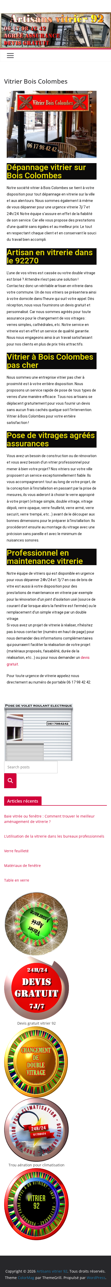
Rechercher (10, 780)
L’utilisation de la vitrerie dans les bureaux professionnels (54, 836)
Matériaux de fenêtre (22, 865)
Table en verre (16, 880)
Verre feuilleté (16, 850)
